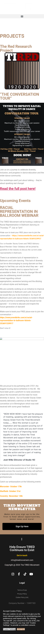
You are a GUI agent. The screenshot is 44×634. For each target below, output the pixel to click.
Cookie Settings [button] (9, 629)
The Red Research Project (16, 48)
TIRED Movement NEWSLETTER (22, 507)
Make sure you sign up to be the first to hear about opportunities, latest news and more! (22, 516)
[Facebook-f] (19, 574)
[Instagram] (12, 574)
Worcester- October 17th (11, 486)
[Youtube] (31, 574)
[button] (22, 16)
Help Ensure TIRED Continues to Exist (22, 548)
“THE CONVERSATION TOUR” (19, 96)
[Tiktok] (25, 574)
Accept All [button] (21, 629)
